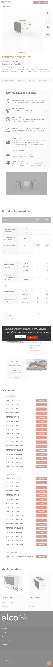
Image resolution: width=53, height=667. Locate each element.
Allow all (32, 337)
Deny (20, 336)
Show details (46, 332)
